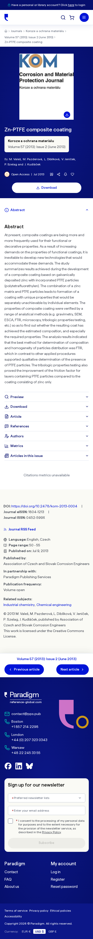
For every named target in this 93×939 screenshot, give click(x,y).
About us (11, 886)
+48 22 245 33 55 (25, 753)
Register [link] (58, 879)
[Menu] (84, 17)
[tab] (46, 209)
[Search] (63, 17)
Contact (11, 872)
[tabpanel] (46, 303)
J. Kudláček (32, 164)
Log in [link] (56, 872)
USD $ (39, 931)
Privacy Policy (51, 832)
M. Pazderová (32, 159)
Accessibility (13, 916)
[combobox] (46, 798)
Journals (16, 31)
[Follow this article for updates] (65, 174)
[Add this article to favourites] (72, 174)
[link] (25, 697)
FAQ (8, 879)
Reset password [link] (64, 886)
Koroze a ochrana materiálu (45, 31)
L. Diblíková (52, 159)
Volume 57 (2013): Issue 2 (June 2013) (28, 37)
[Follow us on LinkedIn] (18, 766)
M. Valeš (15, 159)
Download (49, 187)
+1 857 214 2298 (24, 727)
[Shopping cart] (71, 17)
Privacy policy (38, 910)
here (71, 5)
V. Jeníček (68, 159)
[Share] (59, 174)
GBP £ (52, 931)
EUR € (26, 931)
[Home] (6, 17)
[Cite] (52, 174)
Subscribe (46, 843)
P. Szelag (10, 164)
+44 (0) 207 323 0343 (29, 740)
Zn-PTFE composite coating (23, 42)
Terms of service (16, 910)
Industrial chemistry (19, 605)
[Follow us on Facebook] (8, 766)
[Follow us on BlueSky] (29, 766)
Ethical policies (60, 910)
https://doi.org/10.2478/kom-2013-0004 (44, 506)
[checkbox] (10, 821)
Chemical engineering (53, 605)
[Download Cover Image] (67, 115)
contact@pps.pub (26, 714)
